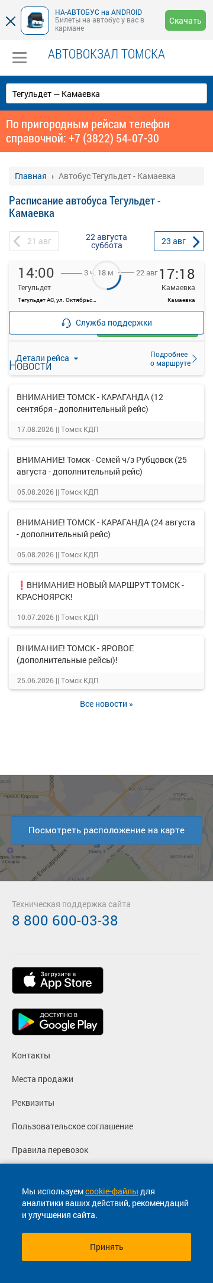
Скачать (185, 20)
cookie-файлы (111, 1191)
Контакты (31, 1055)
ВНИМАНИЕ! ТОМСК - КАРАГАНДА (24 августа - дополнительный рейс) (106, 528)
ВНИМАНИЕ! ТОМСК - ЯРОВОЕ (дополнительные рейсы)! (75, 653)
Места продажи (42, 1078)
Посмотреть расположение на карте (106, 830)
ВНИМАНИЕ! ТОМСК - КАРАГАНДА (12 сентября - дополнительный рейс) (90, 402)
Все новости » (106, 703)
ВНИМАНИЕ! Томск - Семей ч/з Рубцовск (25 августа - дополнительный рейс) (102, 465)
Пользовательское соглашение (72, 1126)
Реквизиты (33, 1102)
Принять (107, 1246)
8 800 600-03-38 (65, 920)
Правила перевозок (50, 1149)
